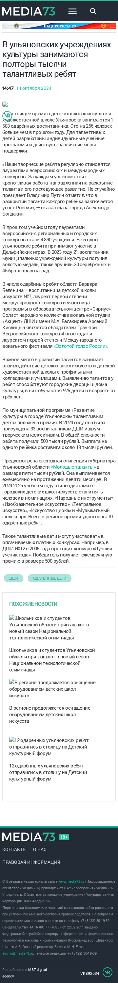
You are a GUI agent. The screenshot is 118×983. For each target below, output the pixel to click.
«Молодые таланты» (73, 466)
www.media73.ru (71, 881)
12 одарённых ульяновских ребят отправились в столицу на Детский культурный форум (48, 772)
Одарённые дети (50, 578)
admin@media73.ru (17, 953)
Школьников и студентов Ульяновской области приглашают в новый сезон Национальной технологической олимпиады (52, 660)
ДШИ (13, 578)
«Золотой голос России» (81, 346)
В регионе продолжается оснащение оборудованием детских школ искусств (49, 714)
